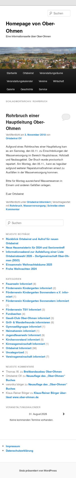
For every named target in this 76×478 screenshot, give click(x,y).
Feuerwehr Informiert (19, 284)
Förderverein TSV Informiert (23, 309)
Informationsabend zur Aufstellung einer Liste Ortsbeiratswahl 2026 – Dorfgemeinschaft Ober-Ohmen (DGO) (37, 256)
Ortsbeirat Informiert (39, 202)
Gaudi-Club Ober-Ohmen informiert (28, 318)
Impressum (13, 446)
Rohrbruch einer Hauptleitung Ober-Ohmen (25, 121)
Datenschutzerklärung (19, 450)
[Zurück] (12, 414)
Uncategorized (15, 352)
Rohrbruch (16, 205)
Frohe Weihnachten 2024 (21, 269)
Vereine (43, 81)
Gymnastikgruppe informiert (23, 326)
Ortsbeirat (28, 73)
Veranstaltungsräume (51, 73)
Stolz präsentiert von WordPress (38, 470)
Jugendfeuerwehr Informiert (23, 335)
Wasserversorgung (34, 205)
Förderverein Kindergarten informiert (29, 288)
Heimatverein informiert (20, 331)
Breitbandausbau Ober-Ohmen (43, 371)
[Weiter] (63, 414)
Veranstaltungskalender (20, 81)
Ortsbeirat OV (14, 138)
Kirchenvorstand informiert (23, 339)
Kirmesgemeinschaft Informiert (25, 344)
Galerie (11, 89)
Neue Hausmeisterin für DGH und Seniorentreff (35, 247)
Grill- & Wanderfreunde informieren (28, 322)
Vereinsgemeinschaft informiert (25, 356)
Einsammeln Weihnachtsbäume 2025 (29, 264)
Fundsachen (13, 314)
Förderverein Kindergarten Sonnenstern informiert (37, 301)
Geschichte (27, 89)
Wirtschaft (58, 81)
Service (43, 89)
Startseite (12, 73)
